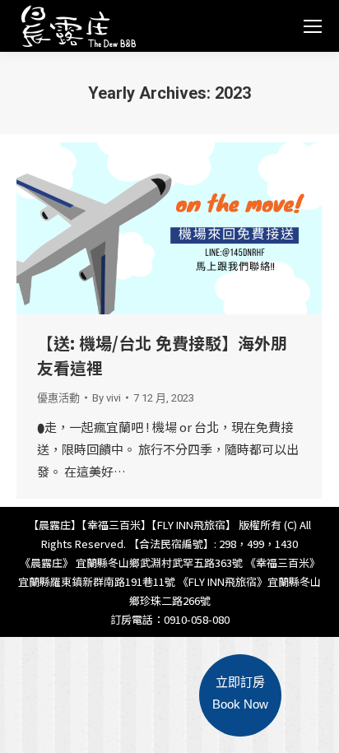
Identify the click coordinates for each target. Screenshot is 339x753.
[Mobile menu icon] (313, 26)
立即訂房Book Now (240, 693)
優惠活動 (58, 398)
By (106, 398)
